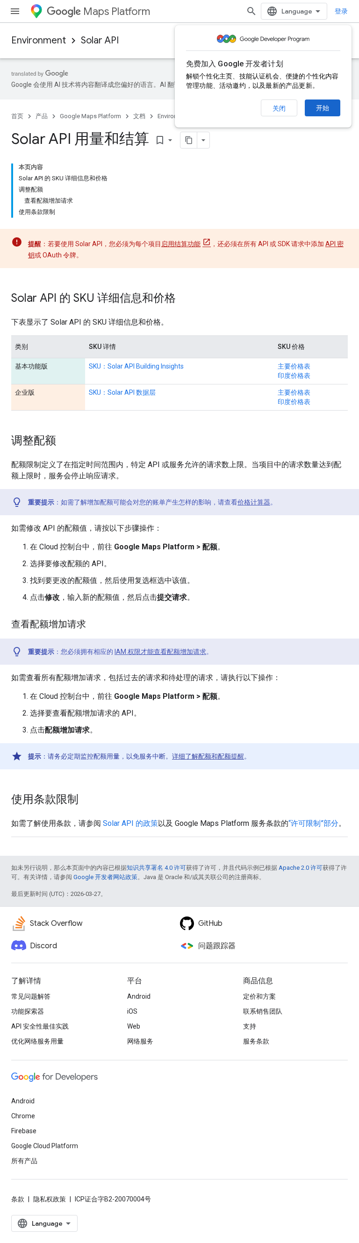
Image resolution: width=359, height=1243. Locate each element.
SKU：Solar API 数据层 (122, 392)
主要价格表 (294, 366)
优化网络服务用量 (37, 1041)
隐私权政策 (49, 1199)
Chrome (23, 1116)
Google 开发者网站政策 (105, 877)
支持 (249, 1026)
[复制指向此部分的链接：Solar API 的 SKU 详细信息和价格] (185, 299)
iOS (132, 1011)
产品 (42, 116)
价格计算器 (253, 502)
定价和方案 (259, 996)
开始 (322, 108)
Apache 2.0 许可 (301, 867)
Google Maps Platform (90, 116)
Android (139, 996)
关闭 (279, 108)
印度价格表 (294, 375)
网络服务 (140, 1041)
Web (133, 1026)
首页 (17, 116)
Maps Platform (116, 11)
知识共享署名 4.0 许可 (156, 867)
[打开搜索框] (251, 11)
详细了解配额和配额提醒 (208, 756)
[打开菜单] (15, 11)
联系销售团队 (262, 1011)
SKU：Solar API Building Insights (136, 366)
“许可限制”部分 (313, 823)
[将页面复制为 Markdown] (188, 140)
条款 (17, 1199)
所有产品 (24, 1161)
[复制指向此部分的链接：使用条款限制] (88, 800)
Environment (38, 40)
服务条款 (256, 1041)
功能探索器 (27, 1011)
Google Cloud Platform (44, 1146)
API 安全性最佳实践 (40, 1026)
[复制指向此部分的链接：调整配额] (65, 441)
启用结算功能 (181, 244)
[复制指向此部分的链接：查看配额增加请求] (95, 625)
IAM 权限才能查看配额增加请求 (160, 651)
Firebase (23, 1131)
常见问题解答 (30, 996)
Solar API (100, 40)
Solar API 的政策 (130, 823)
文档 (139, 116)
